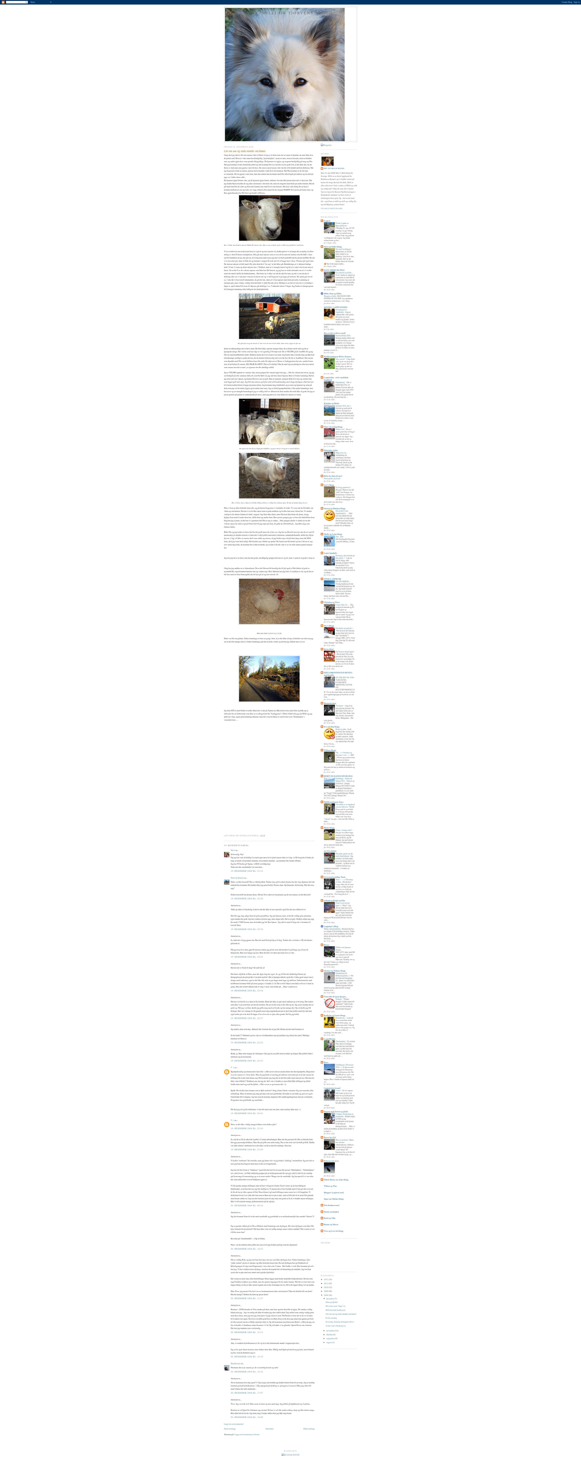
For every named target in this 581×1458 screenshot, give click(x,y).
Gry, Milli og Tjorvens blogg (290, 12)
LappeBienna (329, 1038)
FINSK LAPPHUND (332, 578)
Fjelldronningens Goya (333, 801)
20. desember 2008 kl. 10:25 (247, 1248)
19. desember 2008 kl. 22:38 (247, 929)
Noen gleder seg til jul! (332, 478)
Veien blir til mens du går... (335, 996)
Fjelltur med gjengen (343, 947)
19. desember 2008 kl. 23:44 (247, 1128)
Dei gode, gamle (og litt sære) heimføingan (344, 854)
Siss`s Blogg (329, 625)
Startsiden (270, 1428)
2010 (326, 1287)
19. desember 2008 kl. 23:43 (247, 1113)
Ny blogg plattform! (343, 487)
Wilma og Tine (330, 1185)
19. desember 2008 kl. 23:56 (247, 1149)
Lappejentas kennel (332, 1087)
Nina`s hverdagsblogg (333, 426)
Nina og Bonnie (237, 877)
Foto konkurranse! (332, 1205)
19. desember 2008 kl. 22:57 (247, 1018)
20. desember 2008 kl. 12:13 (247, 1332)
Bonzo (326, 944)
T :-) (232, 1067)
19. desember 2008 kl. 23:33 (247, 1060)
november (330, 1330)
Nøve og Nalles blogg (333, 246)
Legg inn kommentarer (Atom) (247, 1434)
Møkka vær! (340, 429)
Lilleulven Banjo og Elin (334, 900)
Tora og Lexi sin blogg (333, 1230)
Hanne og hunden (331, 1211)
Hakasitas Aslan (331, 450)
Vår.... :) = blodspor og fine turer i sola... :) (344, 753)
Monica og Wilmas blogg (334, 970)
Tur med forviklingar (343, 249)
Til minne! (340, 705)
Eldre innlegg (309, 1428)
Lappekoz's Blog (331, 926)
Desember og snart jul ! (344, 628)
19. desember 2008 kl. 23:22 (247, 1042)
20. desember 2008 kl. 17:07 (247, 1392)
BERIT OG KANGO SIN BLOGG (338, 775)
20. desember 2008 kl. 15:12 (247, 1356)
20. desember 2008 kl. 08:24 (247, 1205)
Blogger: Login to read (334, 1192)
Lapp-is (327, 220)
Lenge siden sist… (343, 604)
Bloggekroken (330, 703)
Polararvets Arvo (331, 1160)
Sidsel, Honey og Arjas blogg (336, 1179)
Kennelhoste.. (341, 1018)
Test (337, 536)
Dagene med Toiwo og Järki (336, 1111)
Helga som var (341, 452)
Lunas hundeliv (330, 552)
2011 (326, 1283)
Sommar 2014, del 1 (343, 406)
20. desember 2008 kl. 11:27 (247, 1298)
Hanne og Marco (331, 1224)
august (329, 1342)
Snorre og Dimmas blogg (334, 508)
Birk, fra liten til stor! (333, 475)
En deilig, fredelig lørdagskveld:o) (340, 1321)
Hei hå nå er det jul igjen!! (345, 651)
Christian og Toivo (332, 602)
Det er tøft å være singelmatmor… (342, 512)
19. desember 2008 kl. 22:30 (247, 898)
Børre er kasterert (342, 1140)
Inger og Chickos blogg (334, 1198)
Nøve (233, 850)
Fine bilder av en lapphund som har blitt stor (345, 805)
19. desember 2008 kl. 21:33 (247, 871)
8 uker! (338, 1090)
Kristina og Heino (331, 403)
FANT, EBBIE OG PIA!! (334, 270)
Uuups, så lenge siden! (344, 830)
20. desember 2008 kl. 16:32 (247, 1371)
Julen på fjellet (332, 1302)
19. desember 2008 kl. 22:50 (247, 990)
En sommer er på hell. (344, 272)
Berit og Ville (329, 1218)
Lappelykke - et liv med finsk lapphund (336, 378)
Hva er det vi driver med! (335, 333)
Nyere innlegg (230, 1428)
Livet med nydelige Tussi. (335, 876)
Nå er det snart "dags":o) (335, 1306)
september (330, 1338)
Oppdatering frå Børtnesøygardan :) (343, 974)
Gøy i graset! (340, 359)
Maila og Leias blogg (333, 534)
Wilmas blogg (330, 750)
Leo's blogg (329, 484)
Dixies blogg (329, 827)
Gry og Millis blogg (334, 168)
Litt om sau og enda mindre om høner (245, 151)
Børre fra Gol (330, 1137)
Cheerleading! (341, 1041)
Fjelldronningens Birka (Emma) (337, 356)
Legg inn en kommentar (233, 1424)
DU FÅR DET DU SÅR (345, 677)
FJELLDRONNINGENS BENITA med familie (338, 673)
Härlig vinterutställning (332, 929)
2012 (326, 1279)
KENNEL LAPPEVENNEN (335, 307)
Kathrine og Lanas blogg (334, 1015)
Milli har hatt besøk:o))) (335, 1310)
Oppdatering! (341, 382)
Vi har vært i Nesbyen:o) (336, 1325)
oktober (329, 1334)
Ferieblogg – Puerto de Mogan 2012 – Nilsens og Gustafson (345, 780)
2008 (326, 1295)
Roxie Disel (329, 649)
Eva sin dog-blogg (331, 726)
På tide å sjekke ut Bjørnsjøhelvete (342, 224)
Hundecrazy (236, 1363)
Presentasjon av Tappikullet (341, 310)
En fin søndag (331, 1317)
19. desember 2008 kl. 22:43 (247, 956)
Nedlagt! (339, 999)
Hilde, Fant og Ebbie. (333, 293)
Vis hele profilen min (331, 208)
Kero (326, 1062)
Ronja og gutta (341, 729)
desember (330, 1298)
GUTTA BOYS (330, 851)
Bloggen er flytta (330, 296)
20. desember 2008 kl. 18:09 (247, 1417)
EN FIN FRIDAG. (343, 581)
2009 (326, 1291)
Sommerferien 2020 (343, 335)
